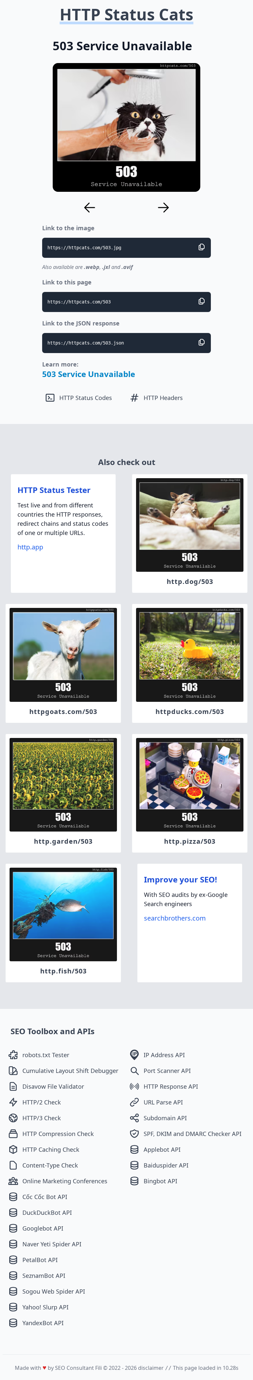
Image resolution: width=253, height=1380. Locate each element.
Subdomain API (165, 1118)
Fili (98, 1367)
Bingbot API (160, 1181)
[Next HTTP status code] (163, 207)
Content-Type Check (50, 1165)
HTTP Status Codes (85, 398)
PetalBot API (40, 1260)
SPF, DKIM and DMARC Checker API (192, 1134)
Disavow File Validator (53, 1086)
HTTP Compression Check (58, 1134)
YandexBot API (43, 1323)
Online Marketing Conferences (64, 1181)
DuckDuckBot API (47, 1212)
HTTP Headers (163, 398)
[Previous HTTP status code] (90, 207)
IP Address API (164, 1055)
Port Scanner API (167, 1071)
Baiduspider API (166, 1165)
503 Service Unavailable (88, 373)
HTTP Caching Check (50, 1149)
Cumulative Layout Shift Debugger (70, 1071)
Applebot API (162, 1149)
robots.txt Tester (45, 1055)
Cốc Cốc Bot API (44, 1197)
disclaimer (151, 1367)
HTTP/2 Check (41, 1102)
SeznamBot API (43, 1276)
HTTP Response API (171, 1086)
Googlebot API (42, 1228)
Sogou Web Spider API (53, 1291)
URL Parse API (163, 1102)
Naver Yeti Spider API (51, 1244)
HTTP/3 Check (41, 1118)
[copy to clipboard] (202, 247)
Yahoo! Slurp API (45, 1307)
